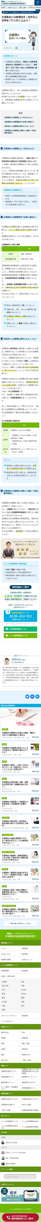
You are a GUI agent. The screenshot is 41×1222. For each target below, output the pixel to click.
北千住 (24, 994)
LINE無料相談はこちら (18, 629)
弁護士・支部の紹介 (8, 976)
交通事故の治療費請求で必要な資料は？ (19, 122)
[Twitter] (27, 696)
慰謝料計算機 (5, 959)
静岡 (23, 998)
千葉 (23, 986)
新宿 (4, 994)
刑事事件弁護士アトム (9, 1071)
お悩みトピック (6, 1027)
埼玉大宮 (5, 986)
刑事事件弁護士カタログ (9, 1099)
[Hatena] (37, 696)
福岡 (4, 1010)
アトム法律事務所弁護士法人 (9, 1127)
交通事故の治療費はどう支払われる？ (18, 117)
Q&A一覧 (4, 1060)
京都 (23, 1002)
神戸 (23, 1006)
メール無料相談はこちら (18, 635)
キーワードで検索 (7, 1169)
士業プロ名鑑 (5, 1110)
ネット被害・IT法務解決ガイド (9, 1088)
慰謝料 (3, 1038)
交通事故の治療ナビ (8, 1105)
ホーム (3, 948)
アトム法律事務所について (9, 965)
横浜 (4, 998)
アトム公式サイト (7, 1021)
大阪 (4, 1006)
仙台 (23, 982)
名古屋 (5, 1002)
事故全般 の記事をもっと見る (20, 923)
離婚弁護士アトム (7, 1082)
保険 (2, 1043)
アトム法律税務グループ (9, 1121)
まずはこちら (5, 954)
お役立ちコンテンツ (7, 1184)
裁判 (2, 1054)
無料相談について (7, 943)
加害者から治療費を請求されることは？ (19, 126)
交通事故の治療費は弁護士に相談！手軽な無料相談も (20, 132)
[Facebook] (32, 696)
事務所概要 (5, 971)
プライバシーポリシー (9, 1016)
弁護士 (3, 1049)
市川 (4, 990)
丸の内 (24, 990)
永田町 (5, 982)
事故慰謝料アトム (7, 1077)
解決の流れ (5, 1032)
